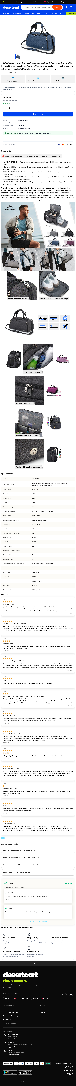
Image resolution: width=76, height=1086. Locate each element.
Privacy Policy (66, 1067)
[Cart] (71, 7)
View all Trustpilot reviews (38, 921)
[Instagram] (62, 994)
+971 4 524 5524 (13, 1055)
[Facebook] (71, 994)
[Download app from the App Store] (25, 1072)
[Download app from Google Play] (10, 1072)
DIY (47, 13)
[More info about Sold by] (30, 120)
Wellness (6, 13)
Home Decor (17, 13)
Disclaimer (68, 1070)
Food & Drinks (29, 13)
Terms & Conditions (64, 1063)
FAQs (70, 1074)
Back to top (38, 964)
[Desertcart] (11, 7)
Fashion (39, 13)
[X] (66, 994)
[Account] (66, 7)
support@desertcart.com (17, 1047)
